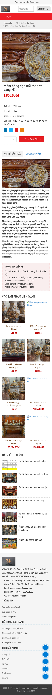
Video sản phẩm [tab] (33, 154)
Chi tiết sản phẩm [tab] (12, 154)
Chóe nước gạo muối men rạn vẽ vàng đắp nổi (14, 405)
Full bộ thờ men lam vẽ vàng (31, 500)
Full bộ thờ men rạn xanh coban (32, 461)
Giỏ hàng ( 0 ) (43, 9)
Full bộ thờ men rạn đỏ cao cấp (32, 487)
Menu (9, 16)
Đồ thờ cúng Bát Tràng (25, 23)
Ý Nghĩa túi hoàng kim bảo (30, 540)
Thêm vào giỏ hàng (32, 139)
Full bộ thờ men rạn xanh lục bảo (33, 474)
